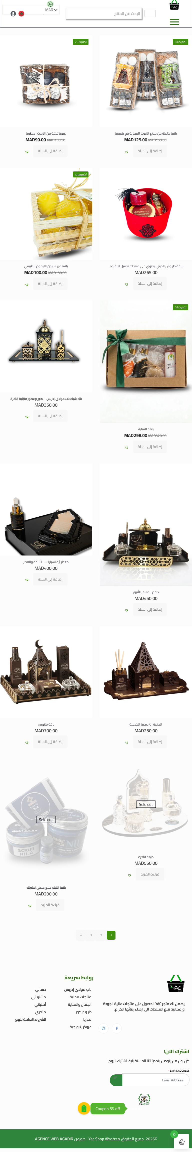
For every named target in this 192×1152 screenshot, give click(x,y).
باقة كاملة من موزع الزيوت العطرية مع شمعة (146, 133)
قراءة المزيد (150, 874)
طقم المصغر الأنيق (146, 592)
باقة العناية (146, 429)
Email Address (179, 1071)
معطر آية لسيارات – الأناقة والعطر (46, 562)
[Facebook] (117, 1028)
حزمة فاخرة (146, 857)
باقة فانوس (46, 724)
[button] (126, 152)
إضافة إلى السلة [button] (150, 150)
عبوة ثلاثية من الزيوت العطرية (46, 133)
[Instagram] (103, 1028)
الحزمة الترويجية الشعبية (146, 724)
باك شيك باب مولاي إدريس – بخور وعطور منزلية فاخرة (46, 399)
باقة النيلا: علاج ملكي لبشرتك (46, 887)
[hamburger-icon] (150, 13)
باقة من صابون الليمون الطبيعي (46, 266)
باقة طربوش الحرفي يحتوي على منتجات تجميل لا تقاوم (146, 266)
